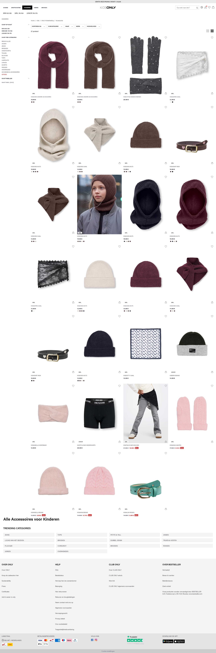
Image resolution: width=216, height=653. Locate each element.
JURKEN (8, 551)
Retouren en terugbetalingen (65, 597)
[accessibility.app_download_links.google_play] (168, 643)
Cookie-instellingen (108, 651)
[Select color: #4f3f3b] (34, 102)
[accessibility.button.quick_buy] (73, 93)
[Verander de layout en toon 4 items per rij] (212, 31)
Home (33, 20)
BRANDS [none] (44, 8)
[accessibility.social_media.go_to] (92, 640)
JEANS (7, 535)
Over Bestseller (171, 564)
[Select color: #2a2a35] (34, 171)
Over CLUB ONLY (115, 570)
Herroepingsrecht (61, 613)
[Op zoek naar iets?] (197, 7)
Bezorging (58, 586)
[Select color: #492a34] (32, 102)
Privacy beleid (60, 618)
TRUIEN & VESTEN (170, 540)
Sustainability (6, 581)
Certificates (5, 591)
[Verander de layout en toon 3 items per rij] (208, 31)
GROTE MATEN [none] (16, 8)
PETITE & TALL (115, 535)
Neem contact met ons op (64, 602)
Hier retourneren (61, 591)
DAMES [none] (5, 8)
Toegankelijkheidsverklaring (64, 629)
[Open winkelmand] (213, 7)
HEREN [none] (36, 8)
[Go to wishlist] (209, 8)
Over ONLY (7, 564)
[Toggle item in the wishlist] (73, 38)
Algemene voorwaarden (63, 608)
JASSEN (166, 535)
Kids (38, 20)
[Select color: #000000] (173, 102)
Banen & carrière (168, 575)
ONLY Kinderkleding (48, 20)
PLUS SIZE (8, 546)
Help (57, 564)
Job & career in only (8, 597)
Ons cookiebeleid (61, 624)
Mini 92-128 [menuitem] (7, 13)
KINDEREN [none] (27, 8)
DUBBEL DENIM (116, 540)
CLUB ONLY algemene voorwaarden (121, 586)
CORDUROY (62, 546)
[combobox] (38, 26)
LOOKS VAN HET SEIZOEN (14, 540)
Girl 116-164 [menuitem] (19, 13)
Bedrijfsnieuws (167, 581)
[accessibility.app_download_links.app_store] (179, 643)
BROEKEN (61, 540)
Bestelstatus (59, 575)
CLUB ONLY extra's (115, 575)
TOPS (60, 535)
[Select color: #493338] (171, 171)
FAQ (56, 570)
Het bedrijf (166, 570)
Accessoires (59, 20)
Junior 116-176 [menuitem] (32, 13)
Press (4, 586)
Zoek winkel (166, 586)
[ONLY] (108, 8)
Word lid (112, 581)
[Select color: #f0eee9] (171, 102)
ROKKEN (166, 546)
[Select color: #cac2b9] (32, 171)
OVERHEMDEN (63, 551)
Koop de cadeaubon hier (10, 575)
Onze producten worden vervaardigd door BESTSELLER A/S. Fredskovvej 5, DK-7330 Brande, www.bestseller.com (182, 592)
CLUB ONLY (114, 564)
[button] (53, 65)
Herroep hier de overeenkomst (65, 581)
